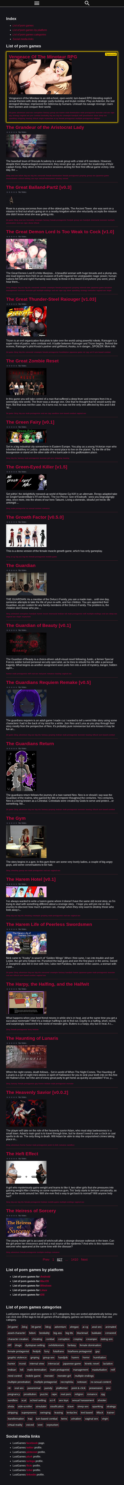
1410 (74, 1259)
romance (92, 1394)
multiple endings (84, 1375)
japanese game (72, 1363)
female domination (90, 1345)
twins (64, 1418)
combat (50, 1339)
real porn (66, 1394)
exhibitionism (56, 1345)
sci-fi (52, 1400)
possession (95, 1388)
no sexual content (101, 1382)
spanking (97, 1406)
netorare (82, 1382)
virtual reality (15, 1424)
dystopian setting (35, 1345)
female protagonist (18, 1351)
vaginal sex (91, 1418)
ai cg (85, 1327)
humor (11, 1363)
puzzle (44, 1394)
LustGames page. (29, 1443)
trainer (110, 1412)
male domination (36, 1369)
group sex (48, 1357)
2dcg (24, 1327)
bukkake (96, 1333)
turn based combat (46, 1418)
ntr (9, 1388)
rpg (103, 1394)
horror (86, 1357)
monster (49, 1375)
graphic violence (17, 1357)
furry (46, 1351)
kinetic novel (92, 1363)
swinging (45, 1412)
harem (75, 1357)
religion (79, 1394)
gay (97, 1351)
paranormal (34, 1388)
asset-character (16, 1333)
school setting (38, 1400)
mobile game (33, 1375)
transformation (16, 1418)
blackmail (82, 1333)
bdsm (32, 1333)
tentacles (72, 1412)
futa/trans (58, 1351)
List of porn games (23, 25)
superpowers (28, 1412)
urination (76, 1418)
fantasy (72, 1345)
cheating (37, 1339)
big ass (57, 1333)
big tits (69, 1333)
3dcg (48, 1327)
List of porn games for (31, 1276)
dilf (9, 1345)
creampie (91, 1339)
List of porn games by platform (30, 30)
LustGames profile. (27, 1447)
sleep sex (83, 1406)
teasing (58, 1412)
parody (48, 1388)
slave (70, 1406)
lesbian (12, 1369)
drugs (18, 1345)
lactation (108, 1363)
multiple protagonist (45, 1382)
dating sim (107, 1339)
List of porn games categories (29, 34)
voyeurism (52, 1424)
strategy (111, 1406)
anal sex (97, 1327)
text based (87, 1412)
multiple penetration (19, 1382)
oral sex (19, 1388)
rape (54, 1394)
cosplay (77, 1339)
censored (110, 1333)
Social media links (23, 39)
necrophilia (67, 1382)
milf (113, 1369)
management (80, 1369)
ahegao (74, 1327)
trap (30, 1418)
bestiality (44, 1333)
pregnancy (14, 1394)
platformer (62, 1388)
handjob (63, 1357)
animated (110, 1327)
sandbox (13, 1400)
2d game (13, 1327)
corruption (64, 1339)
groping (35, 1357)
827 (59, 1259)
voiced (30, 1424)
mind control (15, 1375)
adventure (60, 1327)
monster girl (64, 1375)
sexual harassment (83, 1400)
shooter (102, 1400)
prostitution (30, 1394)
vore (40, 1424)
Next (84, 1259)
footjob (37, 1351)
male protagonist (59, 1369)
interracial (53, 1363)
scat (23, 1400)
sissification (57, 1406)
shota (11, 1406)
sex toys (63, 1400)
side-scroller (25, 1406)
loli (21, 1369)
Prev (46, 1259)
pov (108, 1388)
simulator (41, 1406)
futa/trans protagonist (80, 1351)
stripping (13, 1412)
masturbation (99, 1369)
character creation (18, 1339)
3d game (36, 1327)
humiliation (99, 1357)
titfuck (100, 1412)
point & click (78, 1388)
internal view (37, 1363)
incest (22, 1363)
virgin (105, 1418)
